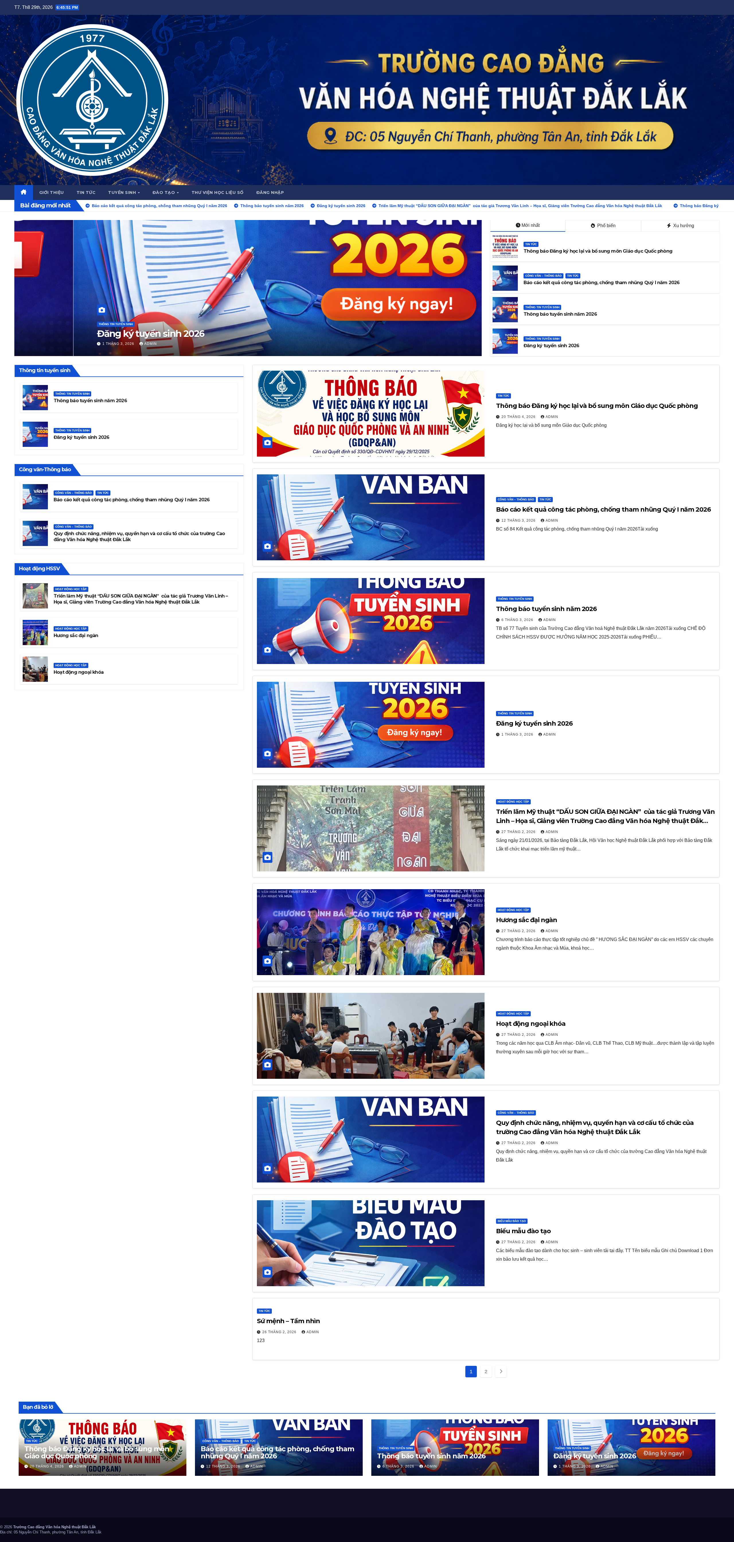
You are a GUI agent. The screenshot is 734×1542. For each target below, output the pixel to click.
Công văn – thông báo (543, 275)
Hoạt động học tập (71, 589)
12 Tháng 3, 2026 (519, 520)
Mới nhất (531, 225)
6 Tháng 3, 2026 (517, 620)
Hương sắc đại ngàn (76, 635)
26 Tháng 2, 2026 (280, 1332)
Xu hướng (683, 225)
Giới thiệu (51, 192)
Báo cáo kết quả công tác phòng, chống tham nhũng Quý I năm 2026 (602, 282)
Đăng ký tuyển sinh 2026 (551, 345)
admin (93, 344)
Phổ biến (606, 225)
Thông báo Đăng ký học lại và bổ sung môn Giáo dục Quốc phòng (180, 333)
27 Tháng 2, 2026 (519, 832)
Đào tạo (164, 192)
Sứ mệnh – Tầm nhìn (288, 1321)
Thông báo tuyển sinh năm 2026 (560, 314)
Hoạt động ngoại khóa (79, 672)
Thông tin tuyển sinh (542, 307)
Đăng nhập (270, 192)
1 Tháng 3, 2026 (517, 734)
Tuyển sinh (122, 192)
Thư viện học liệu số (218, 192)
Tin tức (86, 192)
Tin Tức (45, 324)
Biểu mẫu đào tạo (512, 1221)
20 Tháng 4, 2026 (61, 344)
